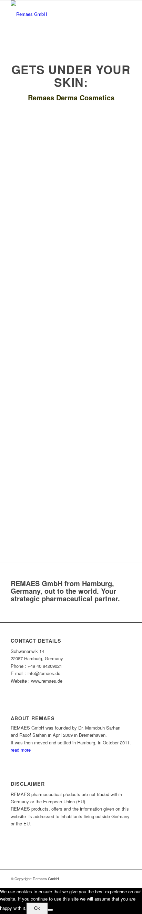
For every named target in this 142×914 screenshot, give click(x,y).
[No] (50, 910)
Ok (37, 908)
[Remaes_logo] (59, 14)
